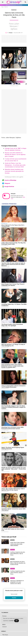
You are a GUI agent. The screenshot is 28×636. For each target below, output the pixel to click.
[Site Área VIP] (14, 2)
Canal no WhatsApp (10, 180)
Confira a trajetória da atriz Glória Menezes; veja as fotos (17, 553)
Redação (10, 32)
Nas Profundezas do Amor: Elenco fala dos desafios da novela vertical (17, 563)
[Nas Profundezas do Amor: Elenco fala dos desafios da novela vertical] (5, 560)
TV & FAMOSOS (4, 612)
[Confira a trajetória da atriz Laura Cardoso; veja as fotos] (5, 570)
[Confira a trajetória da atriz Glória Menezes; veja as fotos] (5, 551)
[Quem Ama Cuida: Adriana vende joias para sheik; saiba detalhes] (5, 541)
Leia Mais (11, 620)
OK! (17, 620)
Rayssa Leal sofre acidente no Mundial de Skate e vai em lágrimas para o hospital (15, 154)
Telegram (7, 183)
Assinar (14, 597)
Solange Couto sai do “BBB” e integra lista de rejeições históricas (15, 149)
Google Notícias (9, 186)
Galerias (6, 6)
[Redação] (6, 32)
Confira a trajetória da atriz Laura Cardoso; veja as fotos (17, 572)
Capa (2, 6)
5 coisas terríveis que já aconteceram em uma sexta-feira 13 (15, 159)
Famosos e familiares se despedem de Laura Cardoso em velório (17, 582)
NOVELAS (3, 631)
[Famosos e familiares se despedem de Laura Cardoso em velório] (5, 579)
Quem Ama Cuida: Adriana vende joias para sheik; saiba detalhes (17, 544)
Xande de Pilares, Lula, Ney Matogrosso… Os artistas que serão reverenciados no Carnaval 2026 (15, 165)
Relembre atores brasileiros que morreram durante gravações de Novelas (14, 171)
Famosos (12, 549)
